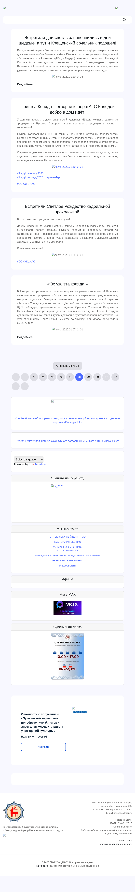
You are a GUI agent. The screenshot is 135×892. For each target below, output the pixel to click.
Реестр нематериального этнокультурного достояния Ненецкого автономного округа (67, 441)
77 (70, 377)
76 (61, 377)
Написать (43, 746)
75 (52, 377)
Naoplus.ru (42, 865)
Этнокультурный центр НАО (68, 536)
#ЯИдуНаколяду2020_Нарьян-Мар (38, 177)
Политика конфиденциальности (115, 844)
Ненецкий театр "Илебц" (67, 560)
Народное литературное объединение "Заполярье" (68, 555)
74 (42, 377)
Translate (40, 464)
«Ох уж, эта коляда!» (67, 284)
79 (88, 377)
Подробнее (25, 84)
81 (106, 377)
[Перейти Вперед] (16, 386)
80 (97, 377)
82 (115, 377)
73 (33, 377)
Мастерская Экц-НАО (67, 542)
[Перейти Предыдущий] (25, 377)
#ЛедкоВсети (67, 565)
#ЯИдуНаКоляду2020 (30, 173)
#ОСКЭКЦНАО (26, 184)
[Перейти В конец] (25, 386)
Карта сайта (125, 840)
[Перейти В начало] (16, 377)
